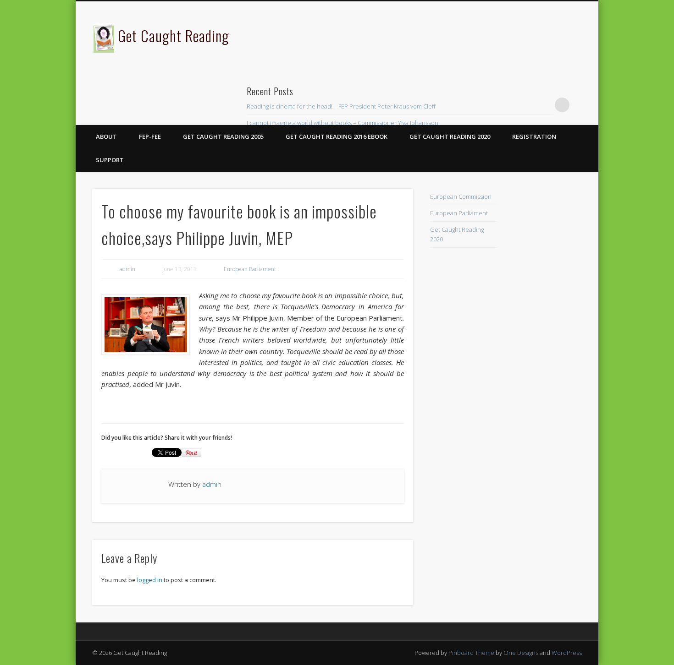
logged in (149, 580)
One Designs (520, 653)
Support (110, 160)
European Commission (461, 196)
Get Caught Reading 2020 (449, 136)
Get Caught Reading (173, 35)
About (106, 136)
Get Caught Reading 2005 (223, 136)
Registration (534, 136)
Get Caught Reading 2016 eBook (336, 136)
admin (127, 269)
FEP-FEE (150, 136)
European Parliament (250, 269)
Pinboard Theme (471, 653)
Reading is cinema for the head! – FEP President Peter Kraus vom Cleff (341, 106)
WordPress (567, 653)
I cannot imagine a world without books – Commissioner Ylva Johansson (342, 123)
